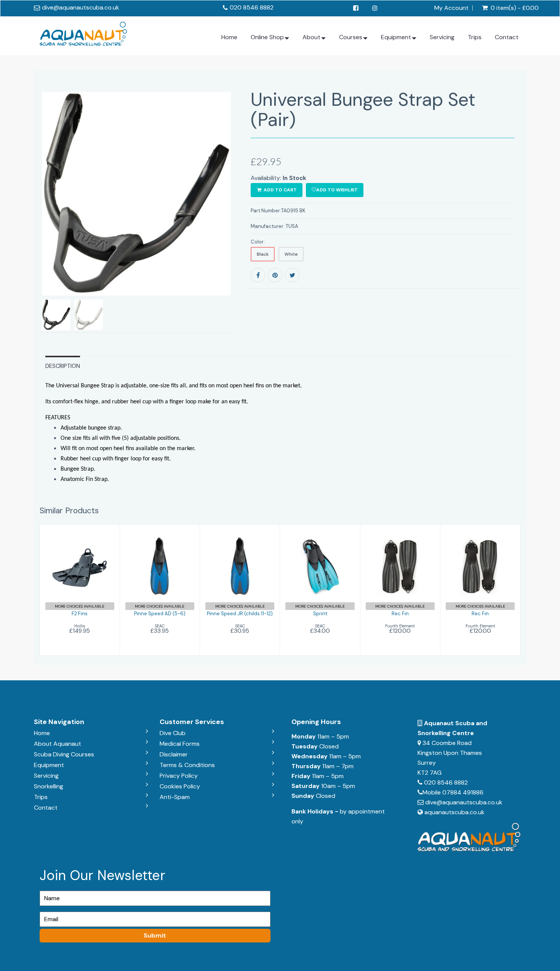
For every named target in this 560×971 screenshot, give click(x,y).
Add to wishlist (337, 190)
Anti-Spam (175, 797)
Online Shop (267, 37)
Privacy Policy (179, 776)
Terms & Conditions (187, 765)
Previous (22, 222)
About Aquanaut (57, 744)
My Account (451, 8)
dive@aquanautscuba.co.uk (80, 7)
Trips (475, 37)
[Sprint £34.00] (320, 589)
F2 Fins (80, 613)
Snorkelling (48, 786)
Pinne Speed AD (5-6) (160, 613)
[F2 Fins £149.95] (79, 589)
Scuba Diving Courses (64, 754)
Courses (350, 37)
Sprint (320, 613)
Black (263, 254)
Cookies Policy (180, 786)
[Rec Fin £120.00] (400, 589)
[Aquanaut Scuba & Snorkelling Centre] (83, 32)
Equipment (396, 37)
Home (229, 37)
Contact (506, 37)
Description (62, 366)
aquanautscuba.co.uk (454, 812)
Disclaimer (174, 754)
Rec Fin (400, 613)
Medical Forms (180, 744)
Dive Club (173, 733)
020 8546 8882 (252, 7)
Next (251, 222)
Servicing (442, 37)
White (291, 254)
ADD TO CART (279, 190)
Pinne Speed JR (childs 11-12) (240, 613)
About (311, 37)
